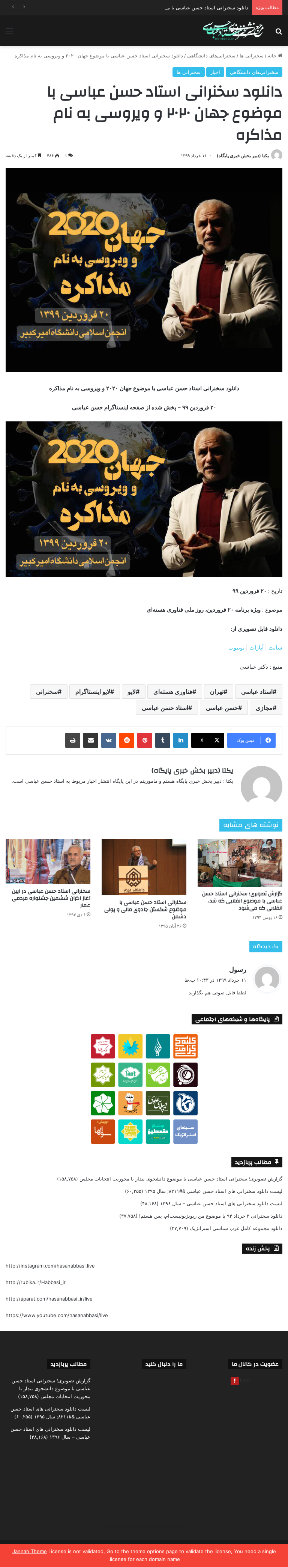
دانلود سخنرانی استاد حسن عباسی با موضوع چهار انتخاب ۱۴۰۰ (182, 8)
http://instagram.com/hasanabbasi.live (50, 1266)
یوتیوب (236, 647)
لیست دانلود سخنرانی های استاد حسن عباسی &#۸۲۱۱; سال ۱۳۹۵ (213, 1191)
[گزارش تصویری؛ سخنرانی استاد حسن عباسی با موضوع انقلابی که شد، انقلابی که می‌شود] (240, 863)
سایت (275, 647)
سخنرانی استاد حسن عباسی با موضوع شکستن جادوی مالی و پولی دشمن (145, 910)
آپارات (256, 647)
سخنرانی (47, 691)
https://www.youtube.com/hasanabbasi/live (57, 1315)
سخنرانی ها (252, 56)
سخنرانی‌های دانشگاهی (211, 56)
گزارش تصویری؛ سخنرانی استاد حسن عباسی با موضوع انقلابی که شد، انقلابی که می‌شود (242, 901)
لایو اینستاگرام (92, 691)
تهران (217, 691)
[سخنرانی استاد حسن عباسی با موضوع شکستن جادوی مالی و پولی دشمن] (144, 867)
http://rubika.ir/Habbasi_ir (36, 1282)
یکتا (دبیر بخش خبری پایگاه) (243, 155)
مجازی (264, 707)
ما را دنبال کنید (164, 1364)
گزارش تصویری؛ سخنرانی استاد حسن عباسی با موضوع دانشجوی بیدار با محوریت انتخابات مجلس (181, 1179)
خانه (273, 56)
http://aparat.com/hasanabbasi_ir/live (49, 1299)
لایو (132, 691)
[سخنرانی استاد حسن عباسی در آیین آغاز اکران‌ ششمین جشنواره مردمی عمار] (48, 861)
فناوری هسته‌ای (172, 691)
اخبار (215, 72)
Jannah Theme (29, 1551)
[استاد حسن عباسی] (233, 31)
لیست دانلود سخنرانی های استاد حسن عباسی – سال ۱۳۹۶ (221, 1203)
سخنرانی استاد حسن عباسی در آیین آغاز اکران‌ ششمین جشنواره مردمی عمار (51, 898)
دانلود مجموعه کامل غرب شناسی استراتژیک (236, 1228)
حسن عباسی (222, 707)
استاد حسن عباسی (165, 707)
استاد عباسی (257, 691)
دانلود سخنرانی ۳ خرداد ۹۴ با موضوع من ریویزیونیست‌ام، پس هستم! (210, 1216)
